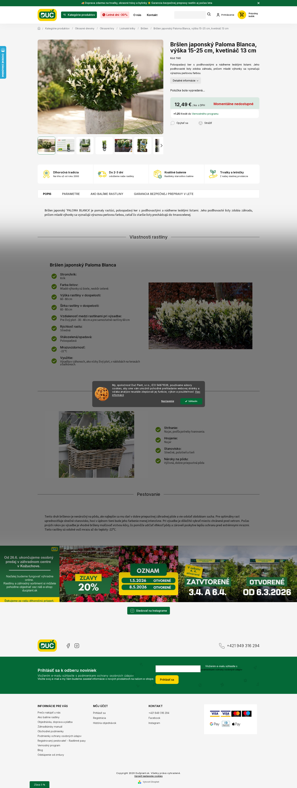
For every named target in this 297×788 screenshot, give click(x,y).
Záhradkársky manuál (50, 726)
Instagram (76, 645)
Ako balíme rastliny (48, 717)
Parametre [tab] (71, 194)
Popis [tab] (47, 194)
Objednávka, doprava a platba (55, 721)
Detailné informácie (184, 80)
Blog (40, 750)
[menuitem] (79, 15)
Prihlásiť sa (167, 679)
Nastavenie (167, 401)
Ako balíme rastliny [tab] (107, 194)
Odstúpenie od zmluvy (51, 754)
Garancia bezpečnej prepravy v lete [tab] (163, 194)
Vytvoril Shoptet (151, 782)
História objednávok (104, 722)
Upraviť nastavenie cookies (148, 776)
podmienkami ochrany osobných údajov (221, 669)
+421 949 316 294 (243, 645)
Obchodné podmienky (51, 731)
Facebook (68, 645)
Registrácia (99, 717)
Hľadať (209, 14)
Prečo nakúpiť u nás (49, 712)
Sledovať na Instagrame (151, 610)
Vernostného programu (205, 113)
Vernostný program (49, 745)
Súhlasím (192, 401)
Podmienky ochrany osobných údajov (59, 735)
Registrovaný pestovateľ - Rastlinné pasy (62, 740)
